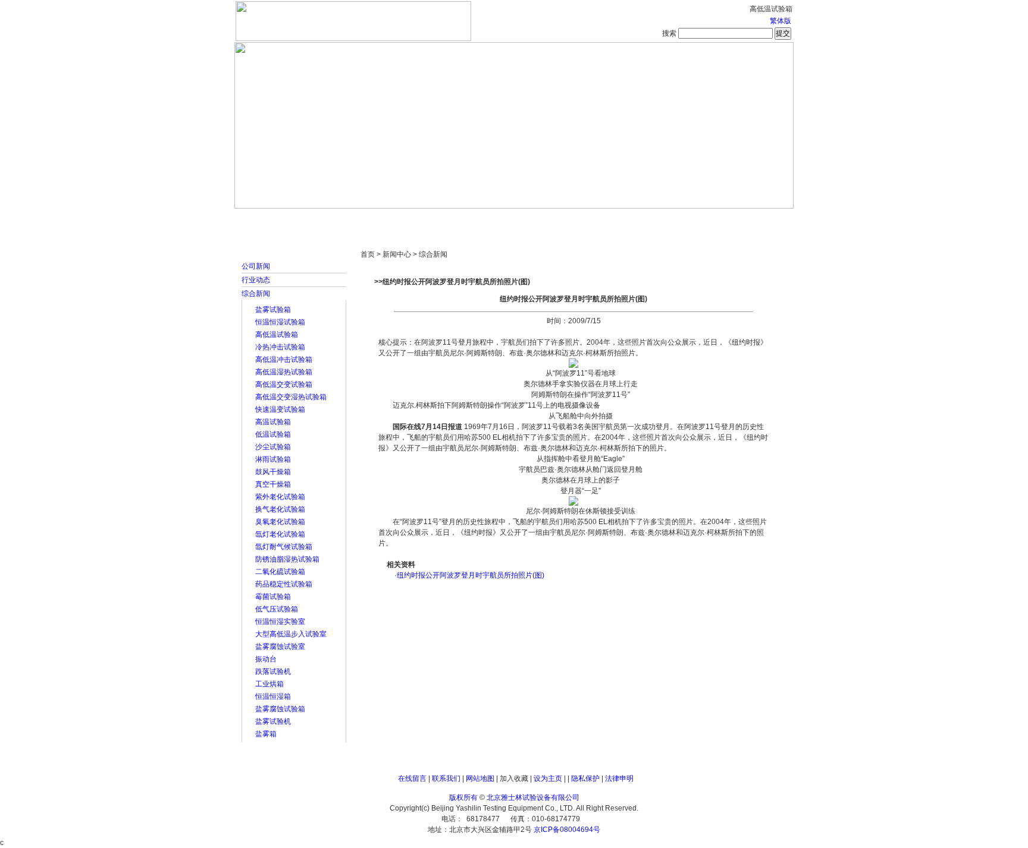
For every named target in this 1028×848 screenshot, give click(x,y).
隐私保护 (585, 778)
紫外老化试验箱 (280, 497)
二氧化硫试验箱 (280, 572)
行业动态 (256, 280)
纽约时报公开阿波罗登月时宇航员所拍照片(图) (470, 575)
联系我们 (446, 778)
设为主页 (548, 778)
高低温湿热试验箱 (283, 372)
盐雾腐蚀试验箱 (280, 709)
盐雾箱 (266, 734)
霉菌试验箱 (273, 596)
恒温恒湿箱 (273, 696)
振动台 (266, 659)
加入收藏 (514, 778)
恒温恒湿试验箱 (280, 322)
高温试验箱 (273, 422)
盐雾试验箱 (273, 309)
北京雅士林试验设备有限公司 (533, 797)
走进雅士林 (338, 220)
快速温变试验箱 (280, 409)
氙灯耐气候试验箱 (283, 547)
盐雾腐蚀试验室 (280, 646)
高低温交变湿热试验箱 (291, 397)
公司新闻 (256, 266)
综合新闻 (256, 293)
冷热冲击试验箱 (280, 347)
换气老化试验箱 (280, 509)
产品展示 (469, 220)
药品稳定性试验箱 (283, 584)
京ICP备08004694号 (567, 829)
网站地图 (480, 778)
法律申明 (619, 778)
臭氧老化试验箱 (280, 522)
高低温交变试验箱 (283, 384)
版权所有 (463, 797)
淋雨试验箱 (273, 459)
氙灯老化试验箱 (280, 534)
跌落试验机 (273, 671)
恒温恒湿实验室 (280, 621)
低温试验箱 (273, 434)
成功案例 (534, 220)
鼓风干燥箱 (273, 472)
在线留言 (412, 778)
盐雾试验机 (273, 721)
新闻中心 (404, 220)
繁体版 (780, 21)
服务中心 (665, 220)
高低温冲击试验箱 (283, 359)
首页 (273, 220)
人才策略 (600, 220)
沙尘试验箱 (273, 447)
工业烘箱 (269, 684)
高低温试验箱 (276, 334)
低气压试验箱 (276, 609)
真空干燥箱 (273, 484)
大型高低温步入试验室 (291, 634)
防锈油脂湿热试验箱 (287, 559)
